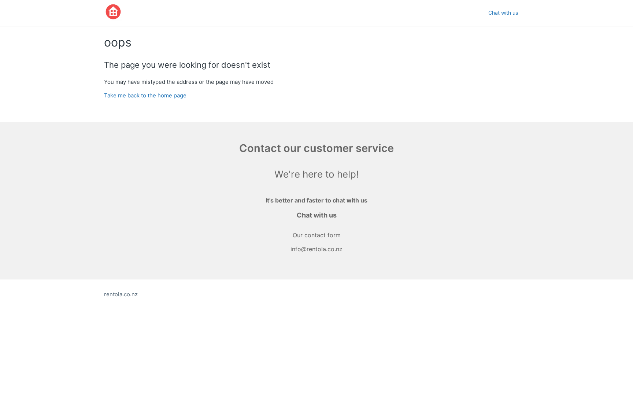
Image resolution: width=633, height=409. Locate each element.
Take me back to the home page (145, 95)
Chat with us (503, 13)
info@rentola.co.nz (316, 249)
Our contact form (317, 235)
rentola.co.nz (121, 294)
